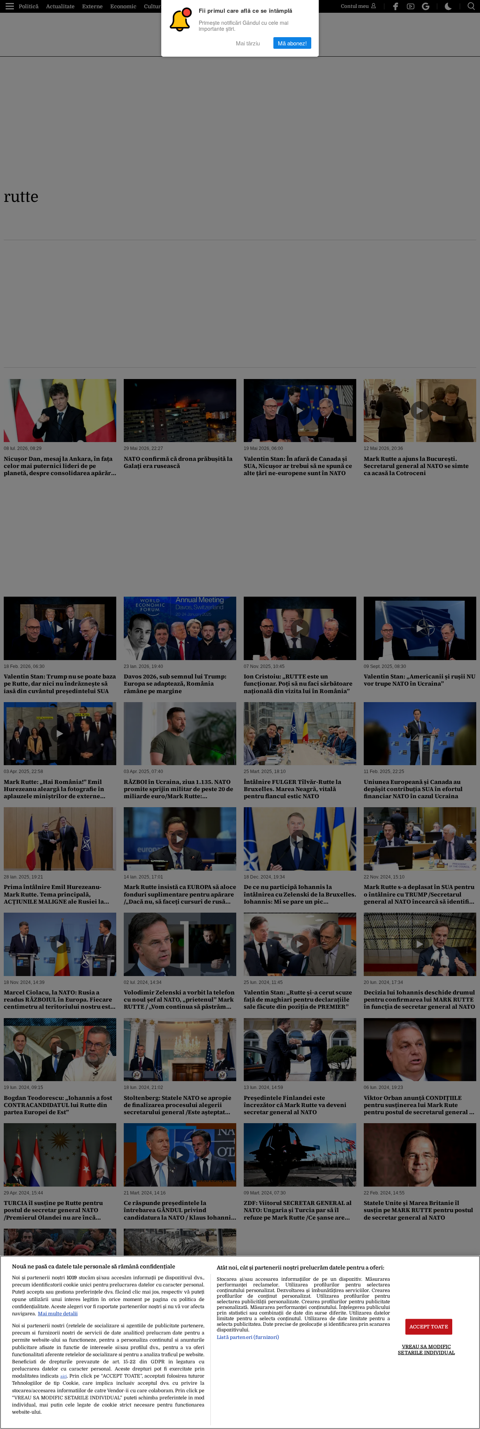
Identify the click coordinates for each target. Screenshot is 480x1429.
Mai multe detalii (58, 1313)
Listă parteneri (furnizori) (248, 1337)
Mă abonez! (292, 43)
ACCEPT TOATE (429, 1327)
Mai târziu (248, 43)
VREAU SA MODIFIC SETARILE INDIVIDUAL (426, 1349)
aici (63, 1376)
